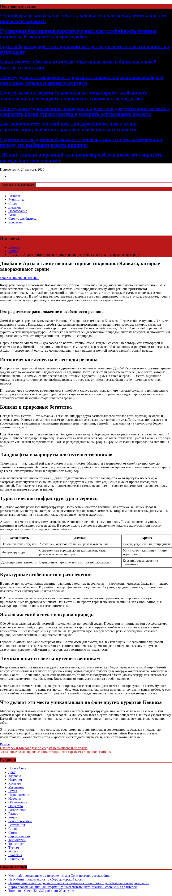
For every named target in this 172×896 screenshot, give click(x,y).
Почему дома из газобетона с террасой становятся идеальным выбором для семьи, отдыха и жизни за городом (81, 80)
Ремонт (13, 817)
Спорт (12, 203)
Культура (14, 207)
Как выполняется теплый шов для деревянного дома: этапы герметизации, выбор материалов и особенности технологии (69, 126)
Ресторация (16, 825)
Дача (11, 772)
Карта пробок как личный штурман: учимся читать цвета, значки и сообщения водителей (72, 887)
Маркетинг (16, 787)
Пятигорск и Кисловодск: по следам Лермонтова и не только (43, 748)
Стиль (12, 832)
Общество (15, 806)
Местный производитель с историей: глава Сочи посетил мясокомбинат (60, 875)
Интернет (15, 779)
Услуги (13, 851)
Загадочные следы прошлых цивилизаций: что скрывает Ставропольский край (56, 752)
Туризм (13, 847)
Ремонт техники (20, 821)
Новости (14, 798)
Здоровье (14, 776)
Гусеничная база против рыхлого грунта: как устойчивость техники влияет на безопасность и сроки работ (78, 33)
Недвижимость (19, 794)
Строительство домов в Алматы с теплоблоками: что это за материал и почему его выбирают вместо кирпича (81, 142)
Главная (14, 196)
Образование (17, 211)
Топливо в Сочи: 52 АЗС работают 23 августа (41, 890)
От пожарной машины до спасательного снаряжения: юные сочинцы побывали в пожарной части (78, 883)
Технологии (17, 840)
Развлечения (17, 810)
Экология (15, 855)
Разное (13, 214)
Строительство (19, 836)
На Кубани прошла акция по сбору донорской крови (46, 879)
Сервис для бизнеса (22, 218)
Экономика (16, 199)
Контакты (15, 222)
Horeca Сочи (17, 768)
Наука (12, 791)
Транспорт (15, 844)
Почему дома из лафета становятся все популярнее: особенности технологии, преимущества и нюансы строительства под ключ (74, 95)
